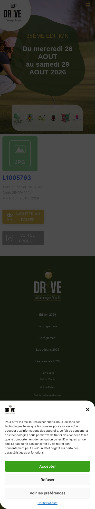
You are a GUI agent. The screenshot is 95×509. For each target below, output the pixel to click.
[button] (87, 409)
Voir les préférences (48, 493)
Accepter (47, 466)
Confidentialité (47, 503)
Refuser (48, 479)
